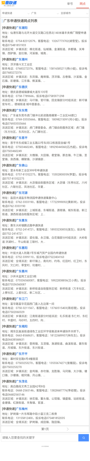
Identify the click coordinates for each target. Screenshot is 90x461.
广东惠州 (22, 271)
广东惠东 (22, 220)
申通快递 (7, 13)
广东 (33, 13)
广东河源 (22, 193)
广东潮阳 (22, 28)
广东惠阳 (22, 248)
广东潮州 (22, 59)
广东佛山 (22, 165)
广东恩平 (22, 138)
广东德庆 (22, 87)
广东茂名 (22, 381)
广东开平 (22, 354)
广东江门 (22, 299)
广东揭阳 (22, 326)
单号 (70, 4)
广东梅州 (22, 409)
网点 (83, 4)
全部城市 (66, 13)
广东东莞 (22, 110)
